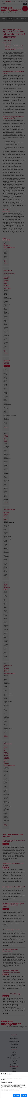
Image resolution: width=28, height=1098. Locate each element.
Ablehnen (23, 1095)
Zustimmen (16, 1095)
